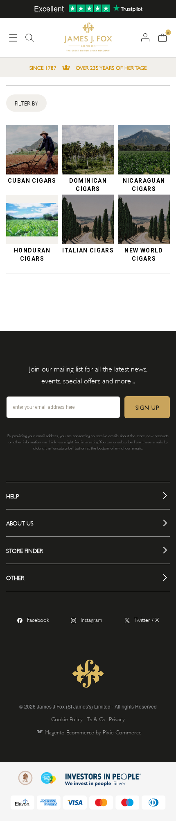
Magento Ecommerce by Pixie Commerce (93, 731)
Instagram (91, 619)
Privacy (117, 718)
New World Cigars (143, 254)
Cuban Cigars (32, 180)
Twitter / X (146, 619)
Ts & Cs (96, 718)
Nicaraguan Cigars (144, 184)
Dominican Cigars (88, 184)
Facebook (38, 619)
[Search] (29, 41)
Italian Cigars (88, 250)
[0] (162, 37)
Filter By (26, 102)
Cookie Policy (67, 718)
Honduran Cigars (32, 254)
